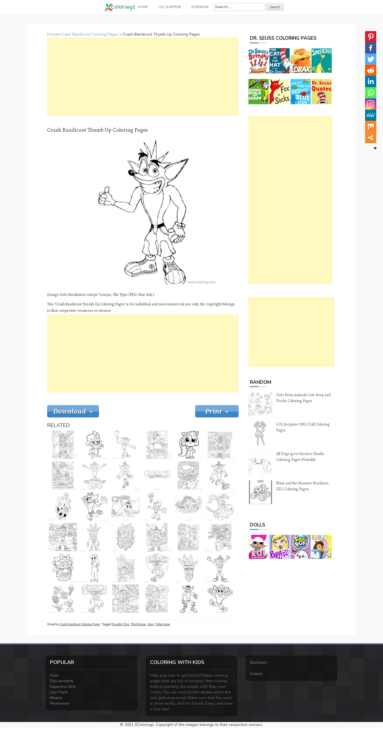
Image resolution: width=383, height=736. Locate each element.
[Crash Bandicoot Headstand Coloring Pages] (62, 475)
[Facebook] (370, 48)
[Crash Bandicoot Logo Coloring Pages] (157, 475)
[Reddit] (370, 70)
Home (52, 34)
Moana (56, 697)
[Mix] (370, 126)
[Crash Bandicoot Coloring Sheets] (188, 537)
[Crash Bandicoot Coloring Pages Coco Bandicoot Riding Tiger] (219, 506)
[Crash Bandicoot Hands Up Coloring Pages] (62, 537)
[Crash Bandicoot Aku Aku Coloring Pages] (94, 537)
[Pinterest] (370, 36)
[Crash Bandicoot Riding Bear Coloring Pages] (94, 475)
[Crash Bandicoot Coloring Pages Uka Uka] (125, 537)
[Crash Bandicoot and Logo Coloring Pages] (125, 506)
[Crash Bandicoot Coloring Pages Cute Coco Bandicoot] (188, 444)
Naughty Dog (120, 624)
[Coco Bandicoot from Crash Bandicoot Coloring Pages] (94, 567)
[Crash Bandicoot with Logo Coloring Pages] (94, 598)
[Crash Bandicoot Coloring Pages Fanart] (188, 598)
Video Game (162, 624)
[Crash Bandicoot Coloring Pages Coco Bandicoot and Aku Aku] (157, 506)
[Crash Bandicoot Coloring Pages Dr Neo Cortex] (94, 444)
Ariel (54, 675)
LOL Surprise (169, 7)
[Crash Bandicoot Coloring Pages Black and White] (125, 567)
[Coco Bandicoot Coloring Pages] (125, 598)
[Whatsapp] (370, 92)
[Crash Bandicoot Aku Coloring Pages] (188, 567)
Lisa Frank (59, 692)
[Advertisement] (143, 76)
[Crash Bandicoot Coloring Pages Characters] (62, 506)
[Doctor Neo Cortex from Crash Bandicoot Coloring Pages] (188, 475)
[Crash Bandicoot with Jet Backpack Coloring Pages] (62, 444)
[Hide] (375, 148)
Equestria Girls (63, 686)
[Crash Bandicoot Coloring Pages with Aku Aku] (157, 598)
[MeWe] (370, 115)
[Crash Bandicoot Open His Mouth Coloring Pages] (125, 475)
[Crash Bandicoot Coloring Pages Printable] (157, 537)
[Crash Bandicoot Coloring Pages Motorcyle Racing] (219, 537)
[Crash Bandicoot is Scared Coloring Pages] (219, 567)
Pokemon (200, 7)
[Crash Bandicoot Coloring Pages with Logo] (157, 567)
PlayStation (138, 624)
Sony (150, 624)
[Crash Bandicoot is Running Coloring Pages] (219, 475)
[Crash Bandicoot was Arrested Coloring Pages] (219, 444)
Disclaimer (258, 662)
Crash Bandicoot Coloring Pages (89, 34)
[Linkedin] (370, 81)
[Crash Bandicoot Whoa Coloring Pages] (188, 506)
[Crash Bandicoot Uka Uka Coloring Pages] (62, 567)
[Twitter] (370, 59)
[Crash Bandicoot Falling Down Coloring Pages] (94, 506)
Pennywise (59, 703)
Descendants (61, 681)
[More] (370, 137)
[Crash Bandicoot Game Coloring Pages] (157, 444)
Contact (256, 673)
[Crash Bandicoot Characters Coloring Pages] (62, 598)
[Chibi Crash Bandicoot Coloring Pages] (219, 598)
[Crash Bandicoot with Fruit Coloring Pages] (125, 444)
